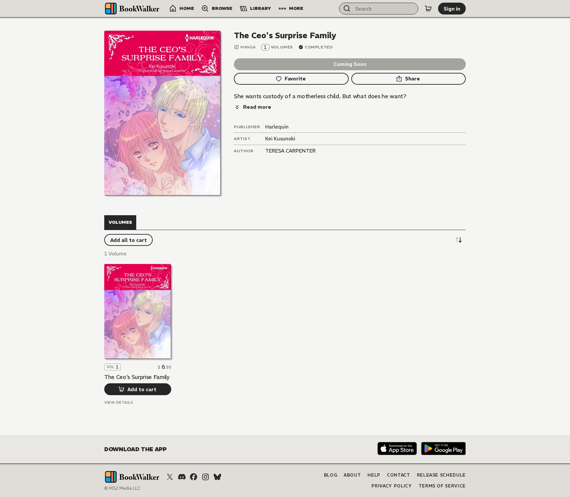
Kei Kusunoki (280, 138)
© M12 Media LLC (122, 488)
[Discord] (182, 477)
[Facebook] (194, 477)
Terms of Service (442, 486)
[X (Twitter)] (170, 477)
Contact (398, 475)
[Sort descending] (458, 240)
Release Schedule (441, 475)
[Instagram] (205, 477)
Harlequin (277, 127)
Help (373, 475)
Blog (330, 475)
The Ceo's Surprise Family (137, 377)
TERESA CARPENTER (290, 151)
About (352, 475)
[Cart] (428, 8)
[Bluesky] (217, 477)
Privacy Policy (391, 486)
